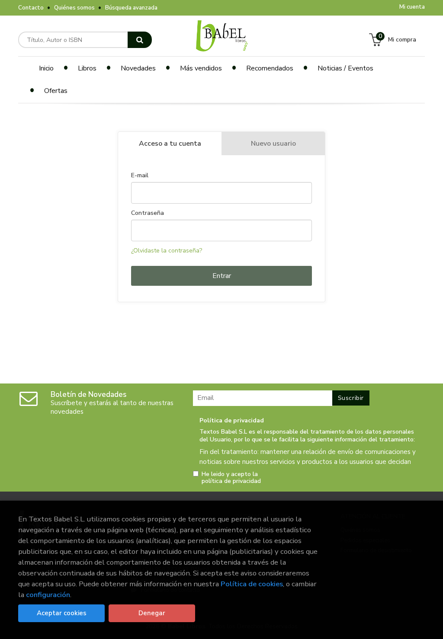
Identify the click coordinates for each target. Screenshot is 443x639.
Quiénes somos (74, 8)
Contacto (31, 8)
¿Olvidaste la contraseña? (166, 250)
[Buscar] (140, 40)
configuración (48, 595)
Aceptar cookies (62, 613)
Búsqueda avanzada (131, 8)
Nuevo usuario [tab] (273, 143)
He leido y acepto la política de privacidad (231, 478)
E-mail (139, 176)
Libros (87, 68)
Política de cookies (252, 584)
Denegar (151, 613)
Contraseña (147, 213)
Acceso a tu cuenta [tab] (170, 143)
